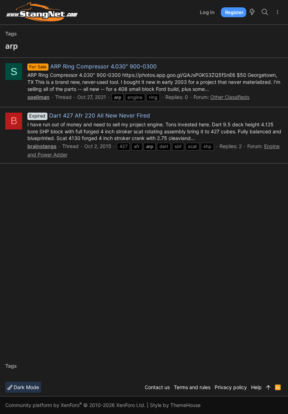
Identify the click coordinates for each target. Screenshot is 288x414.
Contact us (157, 387)
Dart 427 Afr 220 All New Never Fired (89, 115)
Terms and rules (192, 387)
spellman (38, 97)
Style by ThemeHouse (175, 405)
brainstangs (42, 146)
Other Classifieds (229, 97)
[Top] (268, 387)
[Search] (265, 12)
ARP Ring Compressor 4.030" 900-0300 (92, 66)
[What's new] (252, 12)
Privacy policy (231, 387)
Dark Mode (25, 387)
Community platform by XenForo (75, 405)
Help (256, 387)
